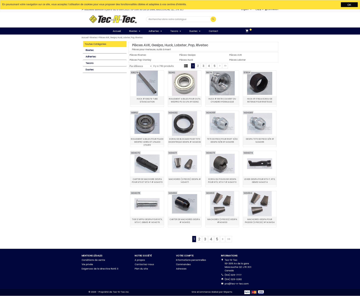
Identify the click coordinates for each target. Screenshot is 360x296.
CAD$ (258, 9)
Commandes (183, 264)
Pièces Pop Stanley (140, 59)
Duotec (90, 69)
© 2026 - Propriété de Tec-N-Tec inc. (109, 291)
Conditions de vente (93, 260)
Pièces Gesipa (187, 55)
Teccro (90, 63)
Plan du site (141, 268)
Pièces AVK (235, 55)
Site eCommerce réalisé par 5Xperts (212, 291)
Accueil (85, 37)
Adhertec (91, 56)
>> (225, 66)
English (245, 9)
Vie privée (87, 264)
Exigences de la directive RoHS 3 (100, 268)
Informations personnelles (191, 260)
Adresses (181, 268)
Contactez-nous (144, 264)
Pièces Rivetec (138, 55)
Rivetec (93, 37)
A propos (140, 260)
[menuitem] (247, 31)
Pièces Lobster (237, 59)
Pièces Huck (186, 59)
